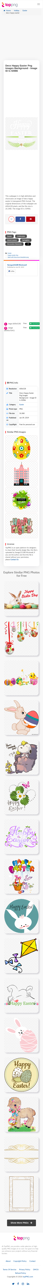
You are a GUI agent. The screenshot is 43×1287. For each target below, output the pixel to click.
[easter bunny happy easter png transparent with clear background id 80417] (21, 876)
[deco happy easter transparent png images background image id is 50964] (21, 836)
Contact (32, 1261)
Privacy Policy (24, 1270)
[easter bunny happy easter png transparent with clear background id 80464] (21, 916)
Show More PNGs (20, 1223)
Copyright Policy (20, 1261)
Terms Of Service (9, 1270)
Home (8, 10)
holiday (16, 10)
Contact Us (14, 560)
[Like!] (11, 219)
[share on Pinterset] (30, 219)
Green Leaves (12, 240)
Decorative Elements (14, 244)
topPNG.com (28, 1277)
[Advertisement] (21, 39)
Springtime (26, 240)
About (8, 1261)
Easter (24, 10)
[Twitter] (13, 1284)
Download (35, 323)
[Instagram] (23, 1284)
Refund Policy (20, 1273)
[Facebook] (20, 219)
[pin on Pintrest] (35, 584)
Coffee (12, 271)
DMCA (35, 1270)
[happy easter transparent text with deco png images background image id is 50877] (21, 797)
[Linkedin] (28, 1284)
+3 (28, 244)
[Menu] (38, 4)
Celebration (21, 236)
